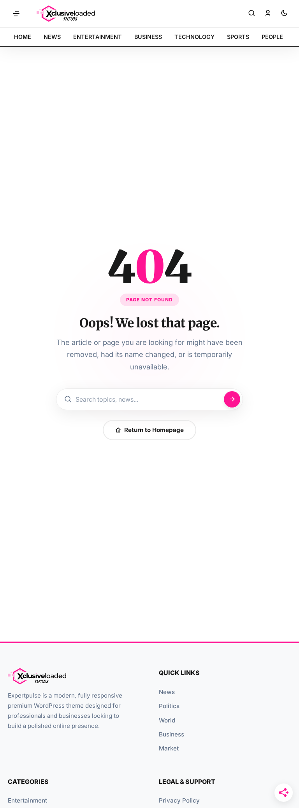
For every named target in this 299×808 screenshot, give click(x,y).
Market (169, 748)
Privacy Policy (179, 800)
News (167, 692)
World (167, 720)
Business (171, 734)
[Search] (251, 14)
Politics (169, 706)
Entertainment (27, 800)
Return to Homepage (154, 430)
